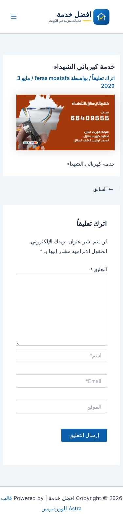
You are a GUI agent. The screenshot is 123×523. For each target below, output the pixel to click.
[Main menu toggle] (14, 17)
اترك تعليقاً (103, 78)
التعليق (98, 269)
